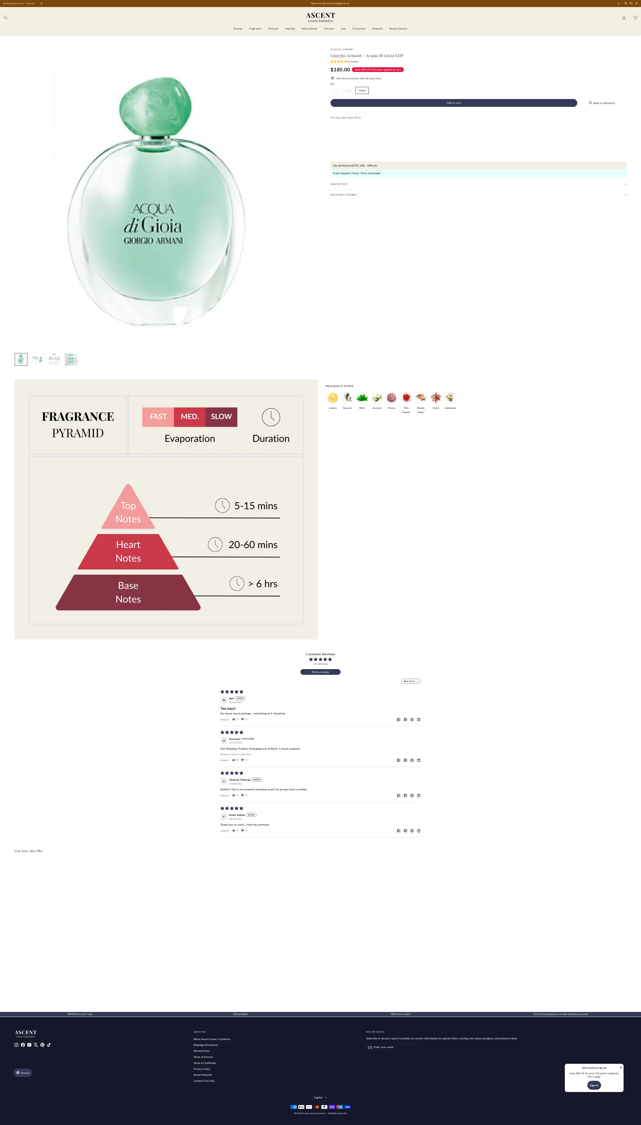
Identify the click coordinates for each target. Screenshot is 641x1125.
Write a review (320, 671)
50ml (349, 90)
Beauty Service (398, 28)
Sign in (594, 1085)
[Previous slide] (42, 4)
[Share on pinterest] (412, 720)
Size (333, 84)
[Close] (620, 1068)
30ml (336, 90)
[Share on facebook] (399, 720)
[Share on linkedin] (419, 720)
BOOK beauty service (13, 3)
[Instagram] (625, 3)
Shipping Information (205, 1044)
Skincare (273, 28)
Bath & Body (309, 28)
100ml (362, 90)
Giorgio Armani (342, 49)
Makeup (290, 28)
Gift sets (329, 28)
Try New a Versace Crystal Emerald (323, 3)
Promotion (359, 28)
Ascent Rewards (202, 1074)
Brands (238, 28)
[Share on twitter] (405, 720)
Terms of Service (203, 1056)
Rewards (30, 3)
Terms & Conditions (204, 1062)
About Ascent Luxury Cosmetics (212, 1039)
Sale (343, 28)
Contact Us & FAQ (204, 1080)
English (318, 1097)
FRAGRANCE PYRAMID (344, 194)
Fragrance (255, 28)
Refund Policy (201, 1050)
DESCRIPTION (339, 184)
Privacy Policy (201, 1068)
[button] (339, 61)
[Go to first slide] (619, 4)
